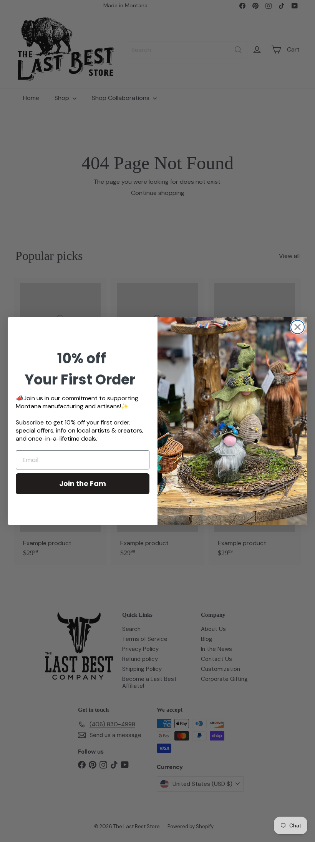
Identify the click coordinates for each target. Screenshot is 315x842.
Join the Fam (82, 483)
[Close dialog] (297, 327)
